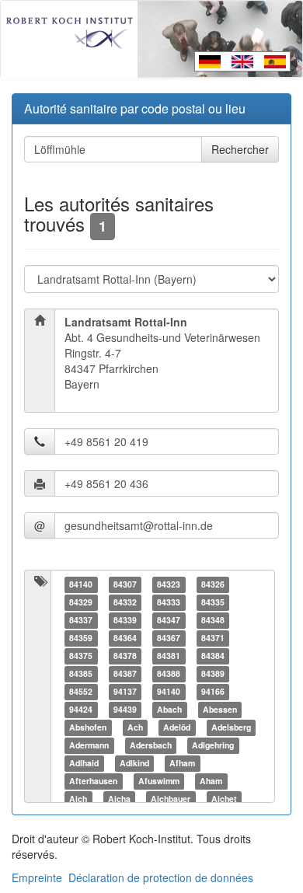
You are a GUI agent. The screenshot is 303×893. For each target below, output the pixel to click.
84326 (213, 584)
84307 (125, 584)
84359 (80, 638)
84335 (213, 602)
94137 (125, 691)
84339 (125, 620)
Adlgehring (213, 745)
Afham (182, 763)
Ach (135, 727)
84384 (213, 655)
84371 (213, 638)
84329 (80, 602)
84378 (125, 655)
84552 (80, 691)
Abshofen (87, 727)
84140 (80, 584)
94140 (168, 691)
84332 (125, 602)
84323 (168, 584)
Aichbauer (170, 798)
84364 (125, 638)
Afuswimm (158, 781)
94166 (213, 691)
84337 (80, 620)
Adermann (89, 745)
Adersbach (151, 745)
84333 (168, 602)
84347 (168, 620)
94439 (125, 709)
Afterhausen (93, 781)
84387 (125, 673)
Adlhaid (84, 763)
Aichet (224, 798)
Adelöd (176, 727)
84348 (213, 620)
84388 (168, 673)
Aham (211, 781)
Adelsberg (231, 727)
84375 (80, 655)
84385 (80, 673)
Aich (78, 798)
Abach (169, 709)
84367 (168, 638)
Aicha (119, 798)
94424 (80, 709)
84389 (213, 673)
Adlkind (134, 763)
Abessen (220, 709)
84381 (168, 655)
